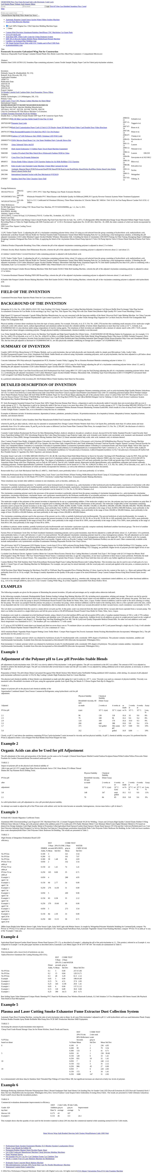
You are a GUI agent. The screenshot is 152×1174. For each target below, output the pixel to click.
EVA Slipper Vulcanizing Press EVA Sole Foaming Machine (100, 1171)
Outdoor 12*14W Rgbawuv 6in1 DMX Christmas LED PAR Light (36, 136)
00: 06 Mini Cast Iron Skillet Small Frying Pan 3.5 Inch (32, 119)
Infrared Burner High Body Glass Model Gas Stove (19, 15)
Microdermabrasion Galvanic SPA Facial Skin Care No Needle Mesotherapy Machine (38, 1165)
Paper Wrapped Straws (14, 1154)
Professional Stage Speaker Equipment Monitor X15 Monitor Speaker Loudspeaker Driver (40, 1146)
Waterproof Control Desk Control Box (20, 1167)
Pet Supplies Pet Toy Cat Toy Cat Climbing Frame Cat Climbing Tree (32, 1157)
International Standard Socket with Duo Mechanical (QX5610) (35, 174)
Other (10, 28)
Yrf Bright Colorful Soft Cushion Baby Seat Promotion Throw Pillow (27, 92)
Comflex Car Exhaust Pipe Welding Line (21, 41)
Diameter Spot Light (19, 123)
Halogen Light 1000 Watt (99, 1133)
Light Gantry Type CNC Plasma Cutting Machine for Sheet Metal (25, 101)
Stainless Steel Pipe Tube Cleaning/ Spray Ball (28, 179)
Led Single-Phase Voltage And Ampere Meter (18, 4)
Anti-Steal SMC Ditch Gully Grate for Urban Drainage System (29, 37)
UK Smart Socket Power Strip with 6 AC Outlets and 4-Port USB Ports (32, 43)
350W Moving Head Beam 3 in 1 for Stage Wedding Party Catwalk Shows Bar (41, 140)
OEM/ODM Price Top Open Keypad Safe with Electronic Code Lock (27, 2)
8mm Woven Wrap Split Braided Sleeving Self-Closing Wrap (66, 1133)
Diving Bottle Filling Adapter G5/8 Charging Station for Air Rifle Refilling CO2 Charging (45, 162)
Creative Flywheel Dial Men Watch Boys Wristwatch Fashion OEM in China (40, 153)
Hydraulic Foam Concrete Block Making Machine (24, 1163)
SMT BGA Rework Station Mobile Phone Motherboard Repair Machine (33, 39)
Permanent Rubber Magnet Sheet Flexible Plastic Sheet (26, 1150)
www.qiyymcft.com (13, 35)
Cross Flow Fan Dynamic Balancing (25, 157)
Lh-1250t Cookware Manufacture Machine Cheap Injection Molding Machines (35, 1152)
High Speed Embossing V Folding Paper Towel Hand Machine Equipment (39, 149)
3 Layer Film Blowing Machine (17, 22)
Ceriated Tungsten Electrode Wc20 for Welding (19, 114)
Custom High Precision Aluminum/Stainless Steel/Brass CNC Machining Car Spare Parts (39, 32)
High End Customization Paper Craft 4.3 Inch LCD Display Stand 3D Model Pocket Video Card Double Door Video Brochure (59, 127)
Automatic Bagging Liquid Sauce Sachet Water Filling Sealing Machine (33, 20)
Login (48, 6)
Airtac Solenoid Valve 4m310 (22, 145)
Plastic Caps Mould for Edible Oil (18, 1148)
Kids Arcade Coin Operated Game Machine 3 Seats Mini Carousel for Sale (39, 166)
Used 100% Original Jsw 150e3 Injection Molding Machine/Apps (32, 26)
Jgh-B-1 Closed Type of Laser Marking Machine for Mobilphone (30, 1159)
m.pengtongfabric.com (14, 45)
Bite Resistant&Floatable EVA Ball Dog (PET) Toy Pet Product (35, 132)
